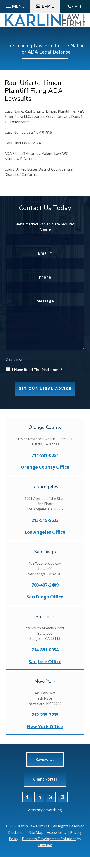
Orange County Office (45, 467)
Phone (45, 277)
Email (45, 253)
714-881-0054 (45, 455)
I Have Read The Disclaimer (37, 369)
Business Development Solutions (49, 838)
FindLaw (45, 845)
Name (45, 229)
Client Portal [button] (45, 779)
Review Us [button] (44, 759)
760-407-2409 (45, 585)
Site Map (36, 832)
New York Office (45, 726)
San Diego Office (45, 597)
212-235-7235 (45, 715)
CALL (77, 6)
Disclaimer (14, 359)
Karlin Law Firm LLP (34, 826)
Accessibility (56, 832)
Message (45, 301)
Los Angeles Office (44, 532)
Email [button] (48, 6)
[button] (85, 830)
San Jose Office (45, 661)
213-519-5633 (45, 520)
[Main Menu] (15, 5)
